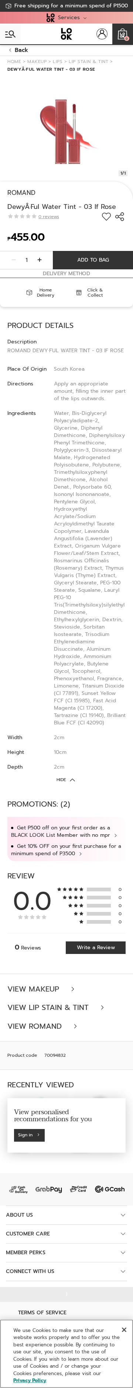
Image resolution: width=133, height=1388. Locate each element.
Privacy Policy (29, 1380)
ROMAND (21, 192)
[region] (66, 1353)
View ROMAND (35, 1026)
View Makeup (34, 989)
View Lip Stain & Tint (49, 1007)
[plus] (39, 260)
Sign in (25, 1135)
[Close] (124, 1330)
